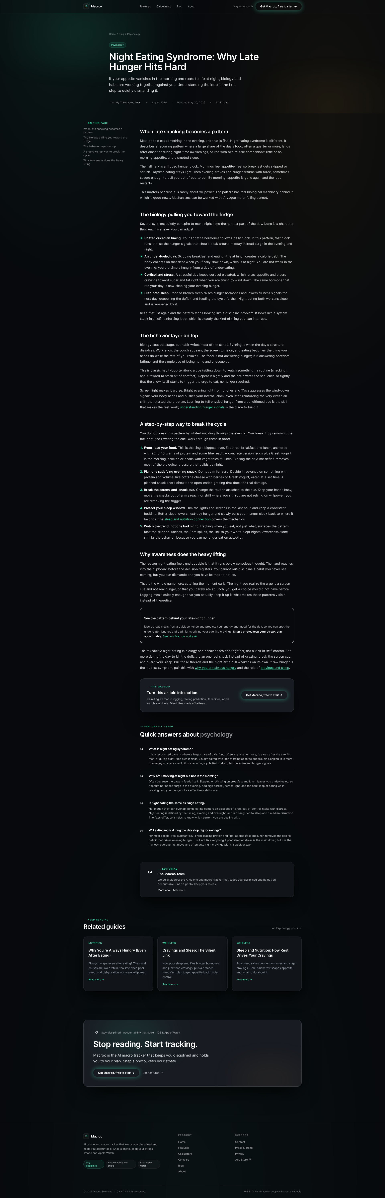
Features (145, 6)
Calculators (163, 6)
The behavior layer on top (99, 146)
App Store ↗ (243, 1159)
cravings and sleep (275, 668)
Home (112, 33)
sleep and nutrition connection (187, 519)
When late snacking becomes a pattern (102, 130)
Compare (183, 1159)
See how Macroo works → (180, 636)
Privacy (239, 1153)
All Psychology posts (285, 928)
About (192, 6)
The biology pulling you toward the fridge (105, 139)
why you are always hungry (215, 668)
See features (151, 1072)
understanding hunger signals (202, 407)
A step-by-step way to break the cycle (104, 153)
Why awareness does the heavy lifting (103, 162)
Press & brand (244, 1147)
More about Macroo (170, 890)
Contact (240, 1141)
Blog (179, 6)
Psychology (133, 33)
